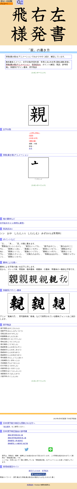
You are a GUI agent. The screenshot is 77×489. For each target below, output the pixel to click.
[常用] (31, 135)
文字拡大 (45, 471)
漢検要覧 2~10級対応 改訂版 (18, 443)
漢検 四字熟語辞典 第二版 (17, 438)
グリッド (39, 179)
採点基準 (7, 426)
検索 (22, 2)
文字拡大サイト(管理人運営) (12, 223)
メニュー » (4, 3)
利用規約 (30, 485)
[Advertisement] (38, 88)
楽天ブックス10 (34, 471)
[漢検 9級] (32, 141)
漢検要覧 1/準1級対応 (15, 441)
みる (30, 148)
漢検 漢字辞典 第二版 (15, 435)
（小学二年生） (34, 133)
